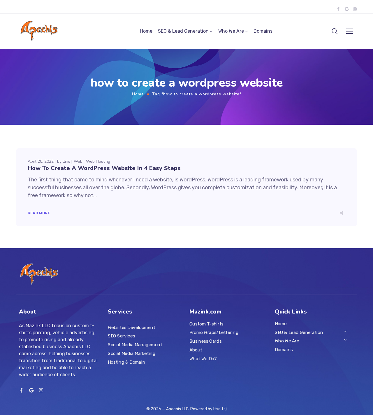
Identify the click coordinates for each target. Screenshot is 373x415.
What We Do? (203, 358)
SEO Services (121, 336)
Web (78, 161)
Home (146, 31)
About (195, 350)
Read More (39, 213)
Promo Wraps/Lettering (213, 332)
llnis (66, 161)
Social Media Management (135, 344)
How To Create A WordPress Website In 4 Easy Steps (104, 168)
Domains (263, 31)
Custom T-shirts (206, 324)
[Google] (346, 9)
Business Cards (205, 341)
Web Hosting (98, 161)
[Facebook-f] (338, 9)
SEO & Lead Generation (183, 31)
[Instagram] (355, 9)
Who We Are (231, 31)
